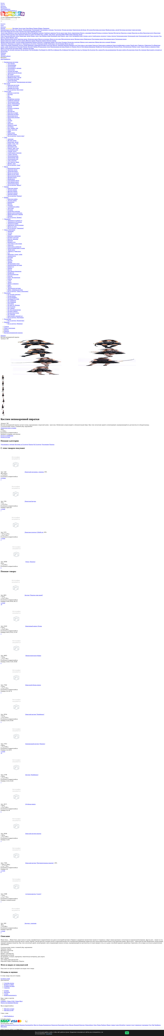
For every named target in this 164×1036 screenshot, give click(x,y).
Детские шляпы (20, 42)
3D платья (90, 30)
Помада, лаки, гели (66, 36)
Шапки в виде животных (87, 42)
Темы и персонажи (6, 45)
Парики (35, 28)
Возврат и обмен (9, 984)
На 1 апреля (99, 50)
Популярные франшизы (88, 47)
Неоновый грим (55, 36)
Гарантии (7, 987)
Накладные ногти (148, 33)
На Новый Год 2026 (45, 50)
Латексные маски (33, 39)
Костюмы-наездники (99, 30)
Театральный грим (133, 36)
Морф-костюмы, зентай (112, 30)
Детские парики (21, 40)
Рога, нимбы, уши (46, 34)
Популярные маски (109, 39)
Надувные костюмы (125, 30)
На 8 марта (72, 50)
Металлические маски (67, 39)
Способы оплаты (9, 983)
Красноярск (61, 1025)
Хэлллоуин (9, 28)
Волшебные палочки (38, 33)
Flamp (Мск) (19, 1001)
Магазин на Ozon (9, 1008)
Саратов (128, 1025)
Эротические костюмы (11, 48)
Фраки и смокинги (150, 47)
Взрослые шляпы (10, 42)
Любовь (35, 47)
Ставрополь (137, 1025)
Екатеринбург (29, 1025)
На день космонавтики (109, 50)
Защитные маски (22, 39)
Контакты (7, 992)
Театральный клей (144, 36)
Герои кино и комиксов (105, 45)
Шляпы (40, 28)
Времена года (73, 45)
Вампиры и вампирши (34, 45)
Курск (67, 1025)
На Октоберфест (34, 50)
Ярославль (4, 1026)
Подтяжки (37, 34)
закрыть (3, 54)
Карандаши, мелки (25, 36)
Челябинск (157, 1025)
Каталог (3, 28)
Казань (41, 1025)
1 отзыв (3, 509)
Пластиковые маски (97, 39)
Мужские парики (41, 40)
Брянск (3, 1025)
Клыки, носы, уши (36, 36)
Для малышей (36, 30)
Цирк (157, 47)
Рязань (108, 1025)
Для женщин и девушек (47, 30)
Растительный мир (108, 47)
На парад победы (122, 50)
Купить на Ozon (5, 437)
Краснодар (55, 1025)
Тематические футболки (79, 30)
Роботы (134, 47)
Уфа (153, 1025)
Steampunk (15, 45)
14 (1, 753)
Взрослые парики (11, 40)
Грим (27, 28)
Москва (71, 1025)
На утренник (142, 50)
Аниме (25, 45)
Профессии (99, 47)
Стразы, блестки (111, 36)
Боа (26, 33)
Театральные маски (121, 39)
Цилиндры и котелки (73, 42)
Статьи (6, 993)
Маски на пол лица (55, 39)
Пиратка (3, 335)
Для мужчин (57, 30)
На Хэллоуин (91, 50)
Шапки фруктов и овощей (102, 42)
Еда (153, 45)
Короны (34, 42)
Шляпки (113, 42)
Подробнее (49, 1034)
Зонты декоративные (74, 33)
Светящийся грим (77, 36)
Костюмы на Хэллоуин (21, 444)
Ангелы (20, 45)
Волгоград (4, 7)
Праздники (4, 50)
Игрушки (20, 47)
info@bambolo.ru (12, 10)
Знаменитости (13, 47)
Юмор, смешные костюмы (26, 48)
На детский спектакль (14, 50)
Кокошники (28, 42)
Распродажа (4, 51)
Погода (79, 47)
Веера (29, 33)
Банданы (22, 33)
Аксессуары (21, 28)
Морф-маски (87, 39)
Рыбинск (103, 1025)
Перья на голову (29, 34)
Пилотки (40, 42)
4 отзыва (3, 478)
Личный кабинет (6, 56)
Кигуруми (4, 31)
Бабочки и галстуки (14, 33)
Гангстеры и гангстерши (85, 45)
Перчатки (21, 34)
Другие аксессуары (61, 33)
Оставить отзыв (5, 978)
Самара (113, 1025)
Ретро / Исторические (125, 47)
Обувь (8, 34)
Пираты (74, 47)
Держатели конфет (42, 43)
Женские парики (31, 40)
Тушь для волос (154, 36)
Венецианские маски (11, 39)
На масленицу (25, 50)
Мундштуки (117, 33)
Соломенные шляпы (49, 42)
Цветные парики (51, 40)
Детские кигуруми (24, 31)
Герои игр (95, 45)
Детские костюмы (67, 30)
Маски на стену (69, 43)
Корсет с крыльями (85, 33)
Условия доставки (9, 986)
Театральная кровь (121, 36)
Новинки (3, 53)
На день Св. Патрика (81, 50)
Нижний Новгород (79, 1025)
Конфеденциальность (10, 995)
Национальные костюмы (57, 47)
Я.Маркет (3, 1001)
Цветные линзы (77, 34)
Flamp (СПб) (11, 1001)
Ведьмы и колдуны (46, 45)
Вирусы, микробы (58, 45)
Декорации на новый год (14, 43)
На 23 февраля (64, 50)
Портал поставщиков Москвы (9, 1003)
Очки (16, 34)
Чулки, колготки (56, 34)
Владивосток (9, 1025)
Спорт (138, 47)
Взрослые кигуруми (13, 31)
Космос (25, 47)
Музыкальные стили (44, 47)
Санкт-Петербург (120, 1025)
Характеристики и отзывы (8, 428)
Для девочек (18, 30)
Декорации (46, 28)
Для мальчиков (27, 30)
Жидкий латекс (14, 36)
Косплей (30, 47)
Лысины (110, 33)
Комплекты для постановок (56, 43)
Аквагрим (7, 36)
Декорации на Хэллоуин (29, 43)
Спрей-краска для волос (99, 36)
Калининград (47, 1025)
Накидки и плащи (126, 33)
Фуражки (64, 42)
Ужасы (143, 47)
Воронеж (22, 1025)
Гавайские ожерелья (50, 33)
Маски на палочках (43, 39)
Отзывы (6, 990)
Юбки (63, 34)
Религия (116, 47)
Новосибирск (89, 1025)
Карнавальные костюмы (8, 30)
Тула (150, 1025)
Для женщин (45, 444)
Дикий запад (134, 45)
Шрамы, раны (14, 37)
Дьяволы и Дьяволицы (144, 45)
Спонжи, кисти (87, 36)
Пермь (99, 1025)
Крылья (94, 33)
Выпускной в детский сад (154, 50)
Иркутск (36, 1025)
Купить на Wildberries (7, 435)
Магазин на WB (8, 1010)
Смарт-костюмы (136, 30)
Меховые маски (79, 39)
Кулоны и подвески (102, 33)
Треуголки (58, 42)
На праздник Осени (133, 50)
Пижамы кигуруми (35, 31)
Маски (31, 28)
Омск (95, 1025)
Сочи (132, 1025)
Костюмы (15, 28)
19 (1, 604)
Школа (3, 48)
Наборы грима (46, 36)
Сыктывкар (145, 1025)
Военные (66, 45)
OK (127, 1032)
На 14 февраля (55, 50)
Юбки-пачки (69, 34)
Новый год (68, 47)
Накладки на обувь (137, 33)
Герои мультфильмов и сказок (121, 45)
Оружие (12, 34)
